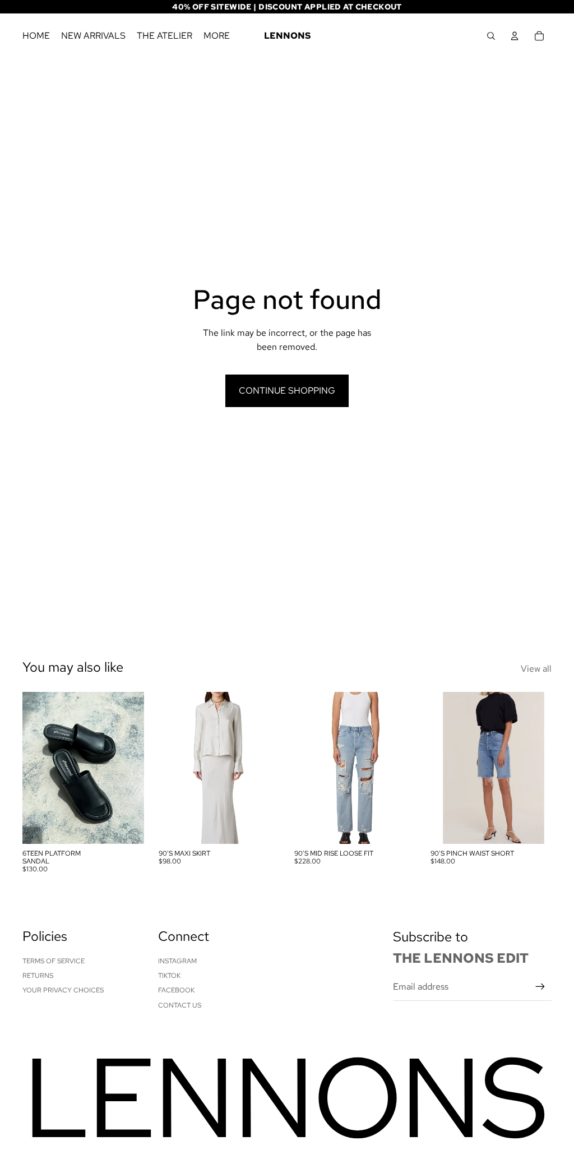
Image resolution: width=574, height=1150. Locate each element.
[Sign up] (540, 987)
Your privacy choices (63, 990)
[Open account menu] (514, 36)
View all (536, 669)
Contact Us (179, 1005)
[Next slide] (135, 767)
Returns (37, 975)
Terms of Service (53, 961)
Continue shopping (287, 390)
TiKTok (169, 975)
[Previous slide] (31, 767)
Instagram (177, 961)
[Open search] (491, 36)
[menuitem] (216, 36)
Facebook (176, 990)
